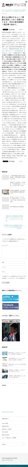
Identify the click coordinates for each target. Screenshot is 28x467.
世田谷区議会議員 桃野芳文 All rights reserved (14, 465)
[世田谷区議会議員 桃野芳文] (14, 4)
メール (3, 267)
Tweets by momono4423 (7, 411)
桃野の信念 (4, 434)
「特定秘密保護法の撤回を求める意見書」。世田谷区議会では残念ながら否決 (17, 177)
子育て (3, 432)
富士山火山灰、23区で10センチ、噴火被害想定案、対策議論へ (13, 51)
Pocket (20, 29)
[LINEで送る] (12, 29)
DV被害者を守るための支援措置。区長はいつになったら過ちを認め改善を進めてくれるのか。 (13, 227)
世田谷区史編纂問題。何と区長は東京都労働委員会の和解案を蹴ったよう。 (17, 192)
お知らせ (4, 423)
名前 (3, 262)
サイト (3, 271)
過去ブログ (21, 75)
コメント (5, 245)
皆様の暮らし (5, 429)
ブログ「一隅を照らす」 (7, 437)
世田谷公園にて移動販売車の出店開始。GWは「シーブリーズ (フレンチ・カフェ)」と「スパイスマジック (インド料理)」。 (15, 218)
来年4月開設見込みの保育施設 (17, 206)
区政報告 (4, 426)
